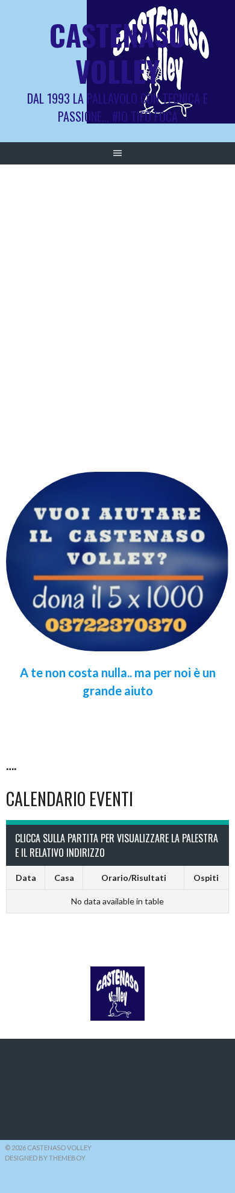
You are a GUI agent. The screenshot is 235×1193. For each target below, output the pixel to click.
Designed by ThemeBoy (45, 1158)
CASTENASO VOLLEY (117, 52)
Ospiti (206, 877)
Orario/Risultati (133, 877)
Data (26, 877)
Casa (64, 877)
